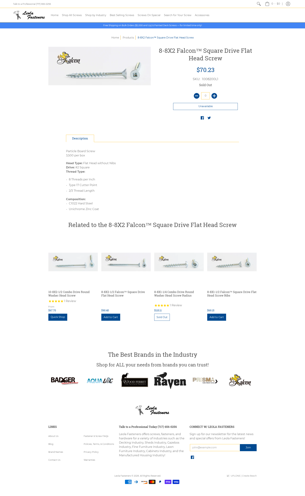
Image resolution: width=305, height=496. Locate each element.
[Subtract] (196, 96)
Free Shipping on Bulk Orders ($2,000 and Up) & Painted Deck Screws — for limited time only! (152, 25)
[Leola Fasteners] (29, 15)
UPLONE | (243, 475)
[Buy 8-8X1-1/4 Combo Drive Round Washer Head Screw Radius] (179, 262)
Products (128, 37)
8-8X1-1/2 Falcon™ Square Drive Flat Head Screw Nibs (231, 293)
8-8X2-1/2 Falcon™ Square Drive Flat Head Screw (123, 293)
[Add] (214, 96)
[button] (288, 4)
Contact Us (54, 460)
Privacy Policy (91, 452)
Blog (50, 444)
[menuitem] (259, 4)
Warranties (89, 460)
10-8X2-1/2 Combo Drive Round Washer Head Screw (69, 293)
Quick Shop (58, 317)
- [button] (275, 3)
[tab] (80, 138)
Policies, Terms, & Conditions (99, 444)
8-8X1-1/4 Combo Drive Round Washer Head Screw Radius (174, 293)
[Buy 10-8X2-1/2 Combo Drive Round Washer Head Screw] (73, 262)
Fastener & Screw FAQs (96, 436)
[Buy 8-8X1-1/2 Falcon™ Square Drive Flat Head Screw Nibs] (232, 262)
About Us (53, 436)
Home (115, 37)
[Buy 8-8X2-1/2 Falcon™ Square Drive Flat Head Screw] (126, 262)
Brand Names (55, 452)
